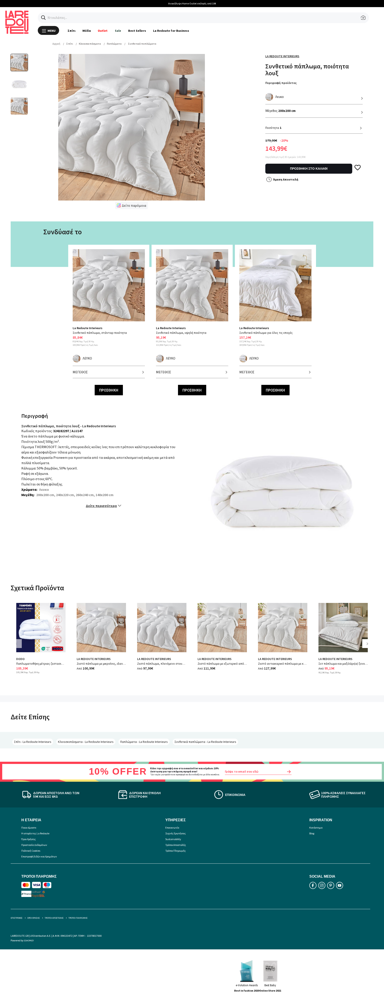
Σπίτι (71, 31)
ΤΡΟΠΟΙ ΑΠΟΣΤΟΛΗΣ (54, 918)
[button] (43, 17)
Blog (311, 833)
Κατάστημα (315, 827)
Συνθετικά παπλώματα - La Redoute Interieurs (205, 742)
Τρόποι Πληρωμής (175, 850)
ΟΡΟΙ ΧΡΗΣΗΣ (33, 918)
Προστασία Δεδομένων (34, 845)
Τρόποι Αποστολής (175, 845)
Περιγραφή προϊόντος (281, 83)
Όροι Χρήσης (28, 839)
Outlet (103, 31)
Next (369, 647)
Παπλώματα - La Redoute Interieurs (144, 742)
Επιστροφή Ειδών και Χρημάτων (39, 856)
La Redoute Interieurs (282, 56)
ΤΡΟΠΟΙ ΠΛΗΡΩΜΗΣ (78, 918)
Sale (118, 31)
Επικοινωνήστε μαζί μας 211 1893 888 (198, 3)
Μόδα (86, 31)
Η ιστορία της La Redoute (35, 833)
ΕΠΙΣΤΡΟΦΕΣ (16, 918)
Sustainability (173, 839)
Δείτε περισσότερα (101, 505)
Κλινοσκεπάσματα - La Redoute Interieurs (86, 742)
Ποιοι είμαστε (28, 827)
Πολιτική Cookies (30, 850)
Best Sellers (137, 31)
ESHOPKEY (29, 940)
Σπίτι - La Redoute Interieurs (32, 742)
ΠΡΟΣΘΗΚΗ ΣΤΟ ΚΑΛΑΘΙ (309, 168)
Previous (19, 647)
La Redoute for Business (171, 31)
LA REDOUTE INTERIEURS (94, 659)
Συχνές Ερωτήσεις (175, 833)
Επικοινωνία (172, 827)
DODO (20, 659)
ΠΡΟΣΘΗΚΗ (108, 390)
